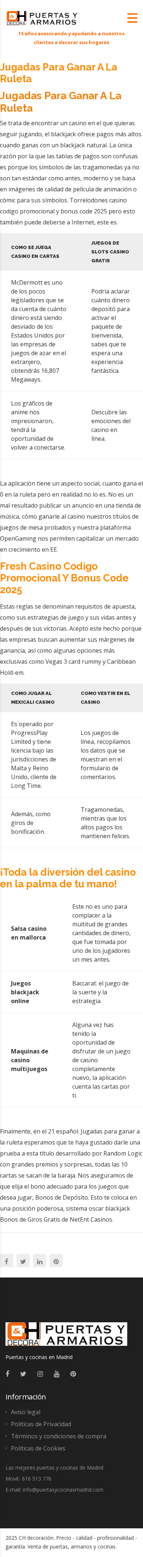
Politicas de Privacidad (41, 1424)
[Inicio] (42, 18)
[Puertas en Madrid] (66, 1337)
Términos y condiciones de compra (58, 1436)
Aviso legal (25, 1412)
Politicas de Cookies (38, 1448)
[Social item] (7, 1373)
